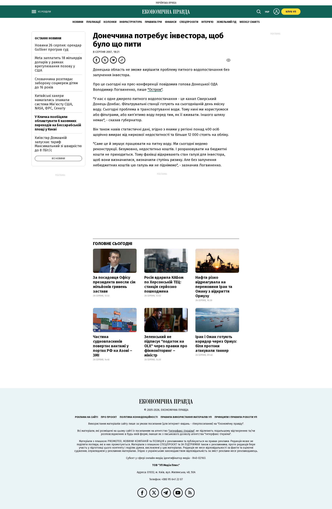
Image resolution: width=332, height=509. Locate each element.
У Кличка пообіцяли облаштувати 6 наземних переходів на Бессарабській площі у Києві (58, 123)
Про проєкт (109, 417)
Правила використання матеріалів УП (186, 417)
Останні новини (48, 38)
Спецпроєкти (188, 22)
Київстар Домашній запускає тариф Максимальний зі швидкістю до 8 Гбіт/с (58, 144)
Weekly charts (250, 22)
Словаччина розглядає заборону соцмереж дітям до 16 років (56, 83)
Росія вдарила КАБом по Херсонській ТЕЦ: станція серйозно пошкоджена (163, 284)
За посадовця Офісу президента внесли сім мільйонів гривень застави (114, 284)
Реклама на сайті (86, 417)
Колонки (110, 22)
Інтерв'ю (207, 22)
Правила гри (153, 22)
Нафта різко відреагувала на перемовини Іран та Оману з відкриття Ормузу (213, 286)
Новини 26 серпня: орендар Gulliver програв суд (58, 47)
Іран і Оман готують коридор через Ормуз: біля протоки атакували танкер (216, 343)
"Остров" (155, 89)
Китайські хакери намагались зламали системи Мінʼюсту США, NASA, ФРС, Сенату (54, 102)
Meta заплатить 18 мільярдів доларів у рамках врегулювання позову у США (58, 64)
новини (77, 22)
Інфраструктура (131, 22)
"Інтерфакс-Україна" (181, 430)
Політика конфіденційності (139, 417)
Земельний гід (227, 22)
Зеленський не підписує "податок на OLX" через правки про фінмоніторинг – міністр (165, 345)
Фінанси (170, 22)
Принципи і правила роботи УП (236, 417)
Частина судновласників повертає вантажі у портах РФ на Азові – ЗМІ (112, 345)
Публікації (93, 22)
